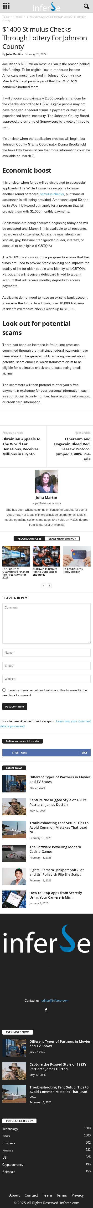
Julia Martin (13, 54)
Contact (31, 1195)
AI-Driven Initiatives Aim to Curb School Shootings (45, 571)
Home (5, 16)
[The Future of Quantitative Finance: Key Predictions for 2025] (16, 556)
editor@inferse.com (54, 1000)
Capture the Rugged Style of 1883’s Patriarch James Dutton (58, 802)
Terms (62, 1195)
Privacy (78, 1195)
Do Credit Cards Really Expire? (73, 570)
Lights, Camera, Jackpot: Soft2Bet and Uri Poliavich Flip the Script (57, 872)
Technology (10, 1129)
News (6, 1136)
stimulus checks (52, 194)
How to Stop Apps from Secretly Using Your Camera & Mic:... (56, 895)
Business (8, 1143)
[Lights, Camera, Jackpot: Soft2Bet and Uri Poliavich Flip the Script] (14, 876)
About (14, 1195)
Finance (18, 16)
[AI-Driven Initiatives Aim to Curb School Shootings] (47, 556)
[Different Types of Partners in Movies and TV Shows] (14, 784)
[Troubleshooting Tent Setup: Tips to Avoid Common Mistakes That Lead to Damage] (14, 829)
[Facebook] (46, 1010)
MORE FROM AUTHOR (62, 538)
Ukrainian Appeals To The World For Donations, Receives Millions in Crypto (21, 446)
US (4, 1157)
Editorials (8, 1172)
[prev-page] (43, 585)
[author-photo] (46, 481)
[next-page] (49, 585)
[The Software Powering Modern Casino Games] (14, 854)
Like (84, 752)
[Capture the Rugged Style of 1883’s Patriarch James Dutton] (14, 807)
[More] (56, 418)
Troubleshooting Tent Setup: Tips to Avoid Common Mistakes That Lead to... (59, 827)
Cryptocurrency (12, 1164)
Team (47, 1195)
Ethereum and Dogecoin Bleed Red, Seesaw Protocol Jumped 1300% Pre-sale (72, 449)
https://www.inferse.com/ (46, 503)
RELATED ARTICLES (29, 538)
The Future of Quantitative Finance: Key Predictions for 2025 (15, 573)
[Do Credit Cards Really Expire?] (77, 556)
